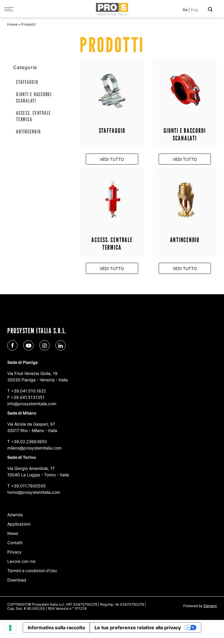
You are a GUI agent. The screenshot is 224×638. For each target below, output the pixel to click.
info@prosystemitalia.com (31, 403)
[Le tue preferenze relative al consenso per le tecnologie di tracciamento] (10, 627)
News (12, 533)
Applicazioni (18, 523)
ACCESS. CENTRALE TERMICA (33, 116)
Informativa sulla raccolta (56, 627)
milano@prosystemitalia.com (34, 447)
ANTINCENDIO (28, 131)
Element (210, 606)
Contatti (14, 542)
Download (16, 579)
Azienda (15, 514)
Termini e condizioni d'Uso (32, 570)
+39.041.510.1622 (28, 390)
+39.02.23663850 (29, 441)
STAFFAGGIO (27, 82)
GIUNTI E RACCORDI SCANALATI (34, 97)
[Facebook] (12, 345)
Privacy (14, 551)
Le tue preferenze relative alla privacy (137, 627)
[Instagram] (44, 345)
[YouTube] (28, 345)
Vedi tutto (112, 159)
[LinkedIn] (60, 345)
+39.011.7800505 (28, 485)
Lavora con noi (21, 561)
